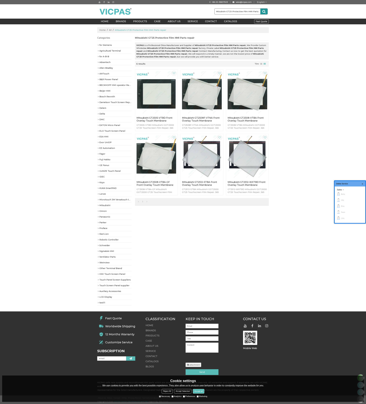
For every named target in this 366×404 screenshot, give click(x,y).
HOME (105, 21)
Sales (339, 189)
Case (157, 21)
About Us (174, 21)
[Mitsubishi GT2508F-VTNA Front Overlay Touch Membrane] (202, 92)
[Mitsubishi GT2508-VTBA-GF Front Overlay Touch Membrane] (156, 156)
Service (193, 21)
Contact (211, 21)
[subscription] (130, 358)
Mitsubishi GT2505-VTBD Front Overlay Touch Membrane (154, 119)
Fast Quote (261, 21)
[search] (263, 11)
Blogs (150, 366)
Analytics (178, 396)
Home (102, 30)
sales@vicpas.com (244, 2)
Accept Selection (183, 391)
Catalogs (230, 21)
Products (140, 21)
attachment (195, 365)
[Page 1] (138, 201)
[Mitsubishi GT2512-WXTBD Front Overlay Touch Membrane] (247, 156)
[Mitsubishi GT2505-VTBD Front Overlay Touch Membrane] (156, 92)
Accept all (198, 391)
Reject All (167, 391)
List (261, 63)
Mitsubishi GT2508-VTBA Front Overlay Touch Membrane (246, 119)
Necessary (165, 396)
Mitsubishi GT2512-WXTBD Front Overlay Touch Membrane (246, 183)
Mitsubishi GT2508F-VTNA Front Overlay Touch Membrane (201, 119)
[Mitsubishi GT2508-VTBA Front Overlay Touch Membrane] (247, 92)
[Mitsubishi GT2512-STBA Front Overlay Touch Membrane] (202, 156)
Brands (121, 21)
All (110, 30)
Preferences (190, 396)
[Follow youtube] (99, 2)
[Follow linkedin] (108, 2)
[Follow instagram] (113, 2)
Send (202, 372)
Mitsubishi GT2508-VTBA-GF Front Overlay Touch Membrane (155, 183)
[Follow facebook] (104, 2)
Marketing (203, 396)
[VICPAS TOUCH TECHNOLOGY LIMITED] (115, 11)
